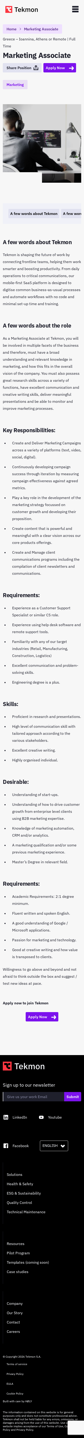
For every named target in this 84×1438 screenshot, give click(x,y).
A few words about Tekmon (33, 213)
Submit (72, 1096)
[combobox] (54, 1146)
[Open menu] (75, 9)
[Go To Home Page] (22, 9)
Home (12, 29)
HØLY (28, 1401)
